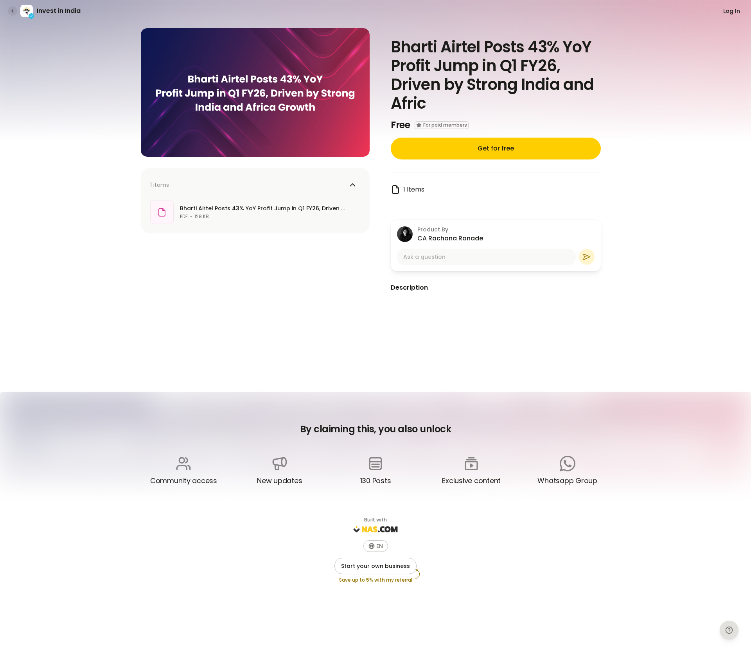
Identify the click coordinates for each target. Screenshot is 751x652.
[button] (375, 546)
